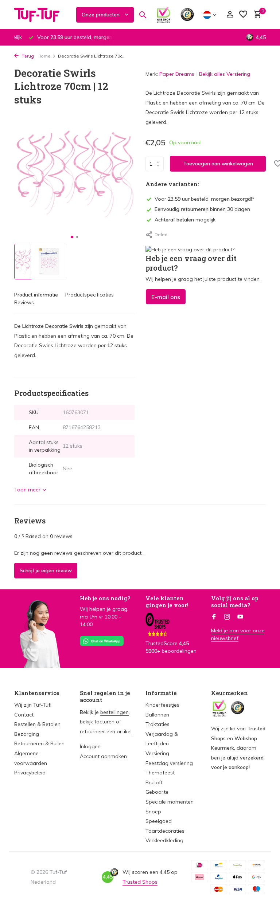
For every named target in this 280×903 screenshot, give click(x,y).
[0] (255, 14)
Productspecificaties (89, 294)
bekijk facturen (97, 721)
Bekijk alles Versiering (224, 74)
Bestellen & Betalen (37, 724)
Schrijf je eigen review (46, 570)
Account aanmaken (103, 756)
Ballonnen (157, 714)
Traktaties (157, 724)
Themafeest (160, 772)
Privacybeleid (30, 772)
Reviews (24, 302)
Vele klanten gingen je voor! (166, 601)
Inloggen (90, 746)
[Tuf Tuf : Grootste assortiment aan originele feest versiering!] (41, 14)
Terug (27, 56)
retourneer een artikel (106, 731)
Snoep (153, 811)
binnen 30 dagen (202, 209)
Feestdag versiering (169, 763)
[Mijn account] (229, 15)
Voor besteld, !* (204, 199)
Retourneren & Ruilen (39, 743)
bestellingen (114, 712)
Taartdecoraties (164, 831)
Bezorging (26, 734)
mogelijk (185, 219)
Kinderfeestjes (162, 705)
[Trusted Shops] (187, 14)
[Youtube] (240, 617)
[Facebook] (214, 617)
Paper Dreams (176, 74)
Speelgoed (158, 821)
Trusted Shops (140, 882)
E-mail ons (165, 297)
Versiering (157, 753)
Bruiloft (154, 782)
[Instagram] (227, 617)
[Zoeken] (142, 14)
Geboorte (156, 792)
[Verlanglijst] (243, 14)
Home (44, 56)
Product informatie (36, 294)
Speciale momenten (169, 801)
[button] (72, 237)
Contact (24, 714)
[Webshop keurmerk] (163, 14)
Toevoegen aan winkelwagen (218, 163)
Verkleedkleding (164, 840)
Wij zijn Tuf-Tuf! (32, 705)
